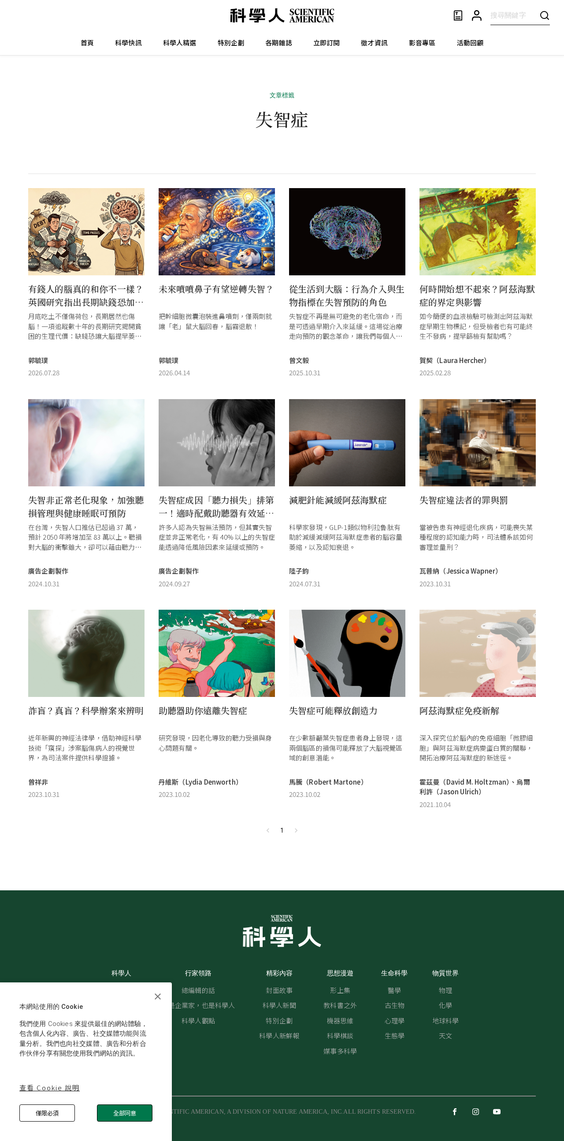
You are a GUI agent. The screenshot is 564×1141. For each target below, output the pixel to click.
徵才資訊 (374, 42)
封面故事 (279, 990)
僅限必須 (47, 1113)
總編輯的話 (198, 990)
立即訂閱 (326, 42)
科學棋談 (340, 1035)
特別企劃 (231, 42)
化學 (445, 1005)
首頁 (87, 42)
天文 (445, 1035)
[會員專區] (477, 16)
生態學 (394, 1035)
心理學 (394, 1020)
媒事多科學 (340, 1051)
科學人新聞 (279, 1005)
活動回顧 (470, 42)
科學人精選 (180, 42)
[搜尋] (544, 15)
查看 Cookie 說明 (49, 1087)
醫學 (394, 990)
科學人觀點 (198, 1020)
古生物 (394, 1005)
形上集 (340, 990)
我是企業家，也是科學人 (198, 1005)
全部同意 (124, 1113)
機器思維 (340, 1020)
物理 (445, 990)
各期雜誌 (278, 42)
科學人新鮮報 (279, 1035)
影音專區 (422, 42)
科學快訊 (128, 42)
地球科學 (445, 1020)
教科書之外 (340, 1005)
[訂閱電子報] (458, 16)
